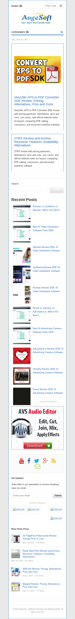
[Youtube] (23, 462)
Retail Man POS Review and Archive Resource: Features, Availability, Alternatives (41, 554)
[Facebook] (30, 462)
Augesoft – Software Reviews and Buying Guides (39, 609)
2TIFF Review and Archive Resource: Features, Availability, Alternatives (36, 142)
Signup (57, 495)
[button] (16, 6)
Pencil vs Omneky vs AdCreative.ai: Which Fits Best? (46, 312)
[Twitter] (38, 462)
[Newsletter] (39, 468)
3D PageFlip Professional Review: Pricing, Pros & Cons (40, 537)
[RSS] (62, 32)
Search (14, 183)
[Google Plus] (47, 462)
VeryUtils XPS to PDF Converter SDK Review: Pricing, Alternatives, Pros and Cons (36, 101)
